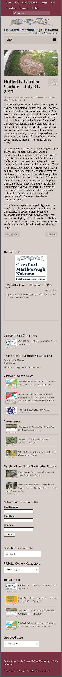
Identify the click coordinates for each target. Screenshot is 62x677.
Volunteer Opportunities (45, 97)
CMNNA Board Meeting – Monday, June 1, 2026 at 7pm (37, 343)
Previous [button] (7, 291)
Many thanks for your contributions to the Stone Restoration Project (37, 474)
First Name (9, 516)
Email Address (11, 507)
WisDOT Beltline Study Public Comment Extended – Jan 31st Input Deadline (36, 383)
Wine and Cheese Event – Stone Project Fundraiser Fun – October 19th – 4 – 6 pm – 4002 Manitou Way (31, 488)
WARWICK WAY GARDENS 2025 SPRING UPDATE (34, 441)
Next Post (51, 234)
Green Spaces (30, 97)
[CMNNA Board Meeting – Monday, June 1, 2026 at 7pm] (31, 268)
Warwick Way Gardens (12, 100)
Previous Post (12, 234)
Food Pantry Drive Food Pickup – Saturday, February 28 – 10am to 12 (38, 599)
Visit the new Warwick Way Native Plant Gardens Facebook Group (36, 428)
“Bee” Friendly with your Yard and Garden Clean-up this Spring (37, 453)
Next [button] (55, 291)
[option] (31, 289)
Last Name (9, 525)
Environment (19, 97)
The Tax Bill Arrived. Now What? (33, 410)
